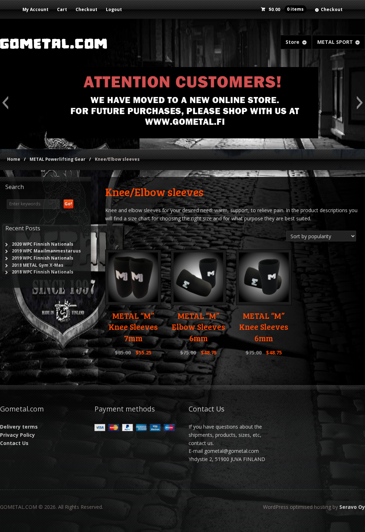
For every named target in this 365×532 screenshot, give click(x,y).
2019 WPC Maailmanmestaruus (46, 251)
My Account (35, 9)
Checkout (86, 9)
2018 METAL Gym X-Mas (37, 265)
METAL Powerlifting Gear (58, 159)
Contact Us (14, 443)
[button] (5, 103)
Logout (114, 9)
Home (13, 159)
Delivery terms (19, 426)
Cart (62, 9)
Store (292, 42)
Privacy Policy (17, 434)
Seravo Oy (352, 506)
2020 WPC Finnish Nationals (42, 244)
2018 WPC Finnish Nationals (42, 272)
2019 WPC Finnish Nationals (42, 258)
